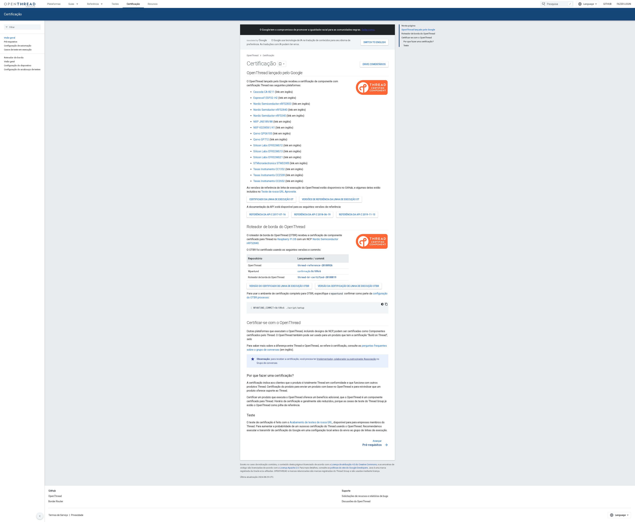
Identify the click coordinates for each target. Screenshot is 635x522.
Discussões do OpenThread (356, 501)
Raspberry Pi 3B (286, 239)
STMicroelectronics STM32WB (271, 163)
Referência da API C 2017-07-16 (267, 214)
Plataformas (54, 4)
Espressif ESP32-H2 (265, 97)
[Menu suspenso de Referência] (103, 4)
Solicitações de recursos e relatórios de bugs (365, 496)
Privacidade (77, 515)
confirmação (309, 271)
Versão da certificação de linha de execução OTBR (348, 286)
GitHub (607, 4)
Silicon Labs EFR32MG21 (268, 157)
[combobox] (556, 4)
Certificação (133, 4)
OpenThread (252, 55)
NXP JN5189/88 (263, 121)
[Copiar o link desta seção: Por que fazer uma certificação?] (297, 376)
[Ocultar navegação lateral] (40, 516)
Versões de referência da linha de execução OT (330, 199)
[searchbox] (22, 27)
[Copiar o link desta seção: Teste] (258, 415)
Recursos (153, 4)
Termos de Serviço (58, 515)
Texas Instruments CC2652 (269, 181)
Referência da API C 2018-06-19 (312, 214)
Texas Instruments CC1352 (269, 169)
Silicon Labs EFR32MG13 (268, 151)
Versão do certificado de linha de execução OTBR (279, 286)
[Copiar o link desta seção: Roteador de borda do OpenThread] (308, 227)
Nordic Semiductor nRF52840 (270, 109)
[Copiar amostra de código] (386, 304)
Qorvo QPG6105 (262, 133)
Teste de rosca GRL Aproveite (278, 191)
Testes (115, 4)
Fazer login (624, 4)
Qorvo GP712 (261, 139)
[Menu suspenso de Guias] (78, 4)
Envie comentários (374, 64)
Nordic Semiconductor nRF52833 (272, 103)
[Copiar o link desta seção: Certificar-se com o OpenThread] (304, 323)
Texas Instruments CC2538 (269, 175)
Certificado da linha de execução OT (271, 199)
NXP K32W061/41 (264, 127)
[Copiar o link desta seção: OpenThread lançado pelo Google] (305, 73)
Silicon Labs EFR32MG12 (268, 145)
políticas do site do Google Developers (349, 468)
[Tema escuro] (382, 304)
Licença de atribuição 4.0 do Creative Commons (354, 464)
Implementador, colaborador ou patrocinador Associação (346, 359)
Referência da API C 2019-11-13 (357, 214)
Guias (71, 4)
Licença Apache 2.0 (289, 468)
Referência (93, 4)
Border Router (55, 501)
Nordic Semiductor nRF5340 (269, 115)
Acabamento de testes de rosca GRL (311, 422)
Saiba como (368, 29)
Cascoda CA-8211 (263, 91)
